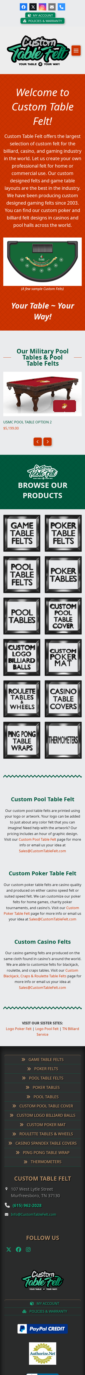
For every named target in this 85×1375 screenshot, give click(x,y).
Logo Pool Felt (47, 1025)
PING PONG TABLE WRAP (46, 1149)
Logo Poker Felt (19, 1025)
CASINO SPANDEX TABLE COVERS (45, 1140)
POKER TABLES (46, 1084)
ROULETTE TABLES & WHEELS (45, 1130)
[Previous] (37, 438)
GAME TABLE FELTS (45, 1056)
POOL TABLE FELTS (45, 1075)
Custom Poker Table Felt (42, 870)
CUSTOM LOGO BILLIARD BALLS (45, 1112)
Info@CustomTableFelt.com (33, 1211)
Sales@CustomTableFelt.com (42, 847)
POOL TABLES (45, 1093)
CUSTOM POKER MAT (46, 1121)
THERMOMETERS (45, 1158)
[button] (76, 52)
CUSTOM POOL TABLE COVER (45, 1102)
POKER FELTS (45, 1065)
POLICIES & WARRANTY (48, 1308)
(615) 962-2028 (30, 1201)
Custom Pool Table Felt (42, 796)
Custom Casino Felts (42, 938)
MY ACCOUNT (47, 1300)
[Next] (47, 438)
